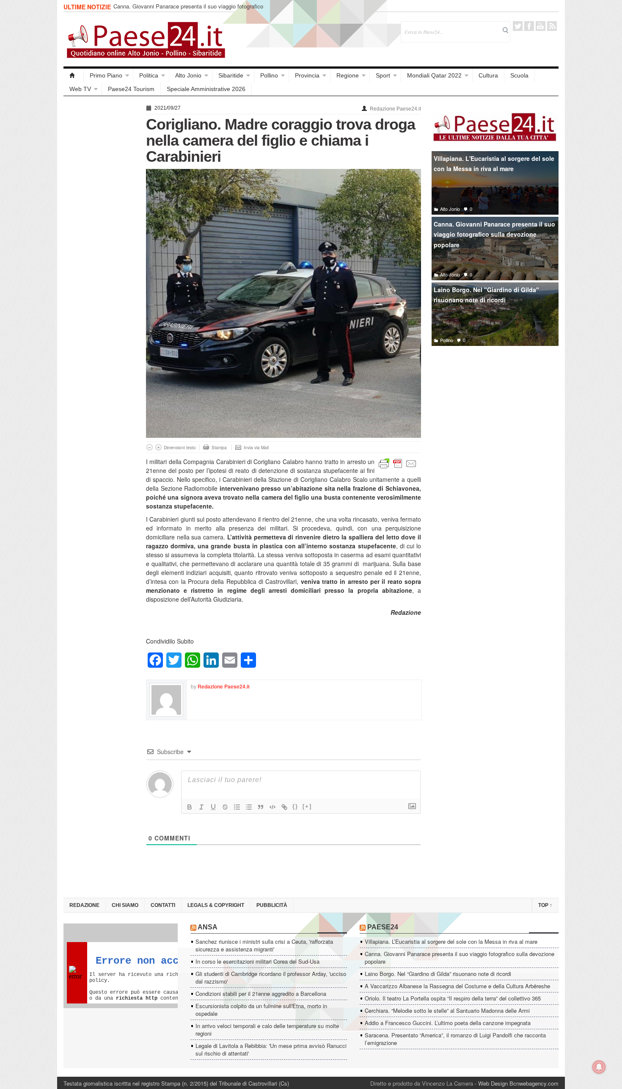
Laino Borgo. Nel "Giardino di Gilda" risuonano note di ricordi (486, 294)
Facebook (529, 26)
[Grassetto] (189, 807)
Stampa (219, 448)
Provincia (307, 75)
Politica (148, 75)
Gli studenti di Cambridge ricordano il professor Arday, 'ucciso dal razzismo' (270, 977)
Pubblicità (271, 905)
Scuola (519, 75)
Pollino (269, 75)
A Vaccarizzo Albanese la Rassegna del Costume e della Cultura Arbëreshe (457, 986)
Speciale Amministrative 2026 (206, 89)
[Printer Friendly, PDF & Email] (397, 463)
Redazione (84, 905)
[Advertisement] (100, 229)
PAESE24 (382, 927)
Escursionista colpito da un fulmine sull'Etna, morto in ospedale (261, 1009)
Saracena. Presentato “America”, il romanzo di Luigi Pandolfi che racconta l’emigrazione (455, 1039)
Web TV (80, 89)
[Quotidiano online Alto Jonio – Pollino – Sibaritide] (73, 75)
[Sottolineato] (213, 807)
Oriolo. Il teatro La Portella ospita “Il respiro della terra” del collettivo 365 (453, 998)
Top (545, 905)
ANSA (207, 927)
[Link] (284, 807)
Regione (347, 75)
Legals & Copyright (215, 905)
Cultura (488, 75)
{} (295, 806)
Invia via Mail (256, 448)
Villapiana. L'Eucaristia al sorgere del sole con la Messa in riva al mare (494, 163)
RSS (552, 26)
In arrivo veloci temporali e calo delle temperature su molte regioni (267, 1029)
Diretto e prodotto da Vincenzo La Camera (421, 1083)
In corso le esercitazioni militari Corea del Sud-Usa (257, 961)
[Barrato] (225, 807)
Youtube (540, 26)
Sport (383, 75)
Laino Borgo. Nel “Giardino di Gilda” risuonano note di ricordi (438, 974)
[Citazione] (261, 807)
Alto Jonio (188, 75)
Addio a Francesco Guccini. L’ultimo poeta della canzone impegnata (448, 1023)
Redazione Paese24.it (395, 109)
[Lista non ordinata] (249, 807)
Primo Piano (106, 75)
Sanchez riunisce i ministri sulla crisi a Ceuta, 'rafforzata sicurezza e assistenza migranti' (264, 945)
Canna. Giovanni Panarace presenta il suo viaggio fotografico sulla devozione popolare (188, 10)
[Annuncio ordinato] (237, 807)
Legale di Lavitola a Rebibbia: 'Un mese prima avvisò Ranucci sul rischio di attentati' (271, 1049)
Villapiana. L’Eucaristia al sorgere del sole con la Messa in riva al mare (451, 941)
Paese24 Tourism (131, 89)
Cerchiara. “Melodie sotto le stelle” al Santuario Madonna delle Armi (447, 1010)
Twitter (518, 26)
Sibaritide (230, 75)
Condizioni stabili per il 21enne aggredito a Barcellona (260, 993)
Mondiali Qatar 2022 (434, 75)
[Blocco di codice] (272, 807)
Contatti (163, 905)
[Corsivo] (201, 807)
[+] (307, 806)
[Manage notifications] (599, 1067)
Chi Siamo (125, 905)
